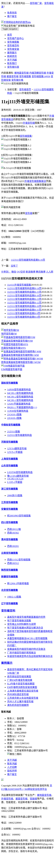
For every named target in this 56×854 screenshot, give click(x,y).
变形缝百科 (13, 45)
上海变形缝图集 (9, 459)
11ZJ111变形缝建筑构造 (19, 435)
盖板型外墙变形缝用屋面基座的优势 (26, 617)
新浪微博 (30, 272)
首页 (9, 35)
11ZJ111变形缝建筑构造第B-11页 (24, 310)
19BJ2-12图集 (14, 597)
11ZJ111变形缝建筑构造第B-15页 (24, 292)
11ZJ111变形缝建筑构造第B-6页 (23, 317)
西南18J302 (13, 533)
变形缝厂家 (36, 3)
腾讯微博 (40, 272)
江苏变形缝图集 (9, 502)
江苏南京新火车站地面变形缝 (22, 698)
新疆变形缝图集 (9, 576)
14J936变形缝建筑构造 (19, 389)
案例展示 (12, 52)
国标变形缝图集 (9, 383)
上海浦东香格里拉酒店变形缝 (22, 691)
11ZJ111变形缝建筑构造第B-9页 (23, 313)
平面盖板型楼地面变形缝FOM (17, 341)
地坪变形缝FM (9, 333)
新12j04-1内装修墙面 (18, 583)
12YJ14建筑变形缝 (17, 448)
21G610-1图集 (14, 414)
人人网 (49, 272)
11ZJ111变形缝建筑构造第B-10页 (24, 306)
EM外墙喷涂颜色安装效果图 (22, 687)
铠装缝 (33, 798)
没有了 (14, 266)
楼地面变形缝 (21, 73)
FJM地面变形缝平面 (11, 369)
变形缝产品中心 (15, 38)
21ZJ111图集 (13, 431)
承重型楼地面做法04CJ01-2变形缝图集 (27, 638)
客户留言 (12, 16)
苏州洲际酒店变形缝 (18, 694)
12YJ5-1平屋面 (15, 452)
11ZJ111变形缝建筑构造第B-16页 (28, 260)
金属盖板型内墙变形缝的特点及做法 (26, 649)
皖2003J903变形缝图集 (19, 515)
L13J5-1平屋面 (14, 482)
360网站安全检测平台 (35, 789)
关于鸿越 (12, 60)
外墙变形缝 (29, 123)
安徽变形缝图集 (9, 509)
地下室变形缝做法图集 (19, 620)
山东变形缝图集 (9, 465)
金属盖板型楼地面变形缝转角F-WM (20, 355)
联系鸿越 (12, 763)
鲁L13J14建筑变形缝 (18, 476)
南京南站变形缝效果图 (19, 676)
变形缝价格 (17, 80)
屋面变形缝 (13, 76)
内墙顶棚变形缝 (37, 73)
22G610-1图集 (14, 418)
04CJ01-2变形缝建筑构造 (20, 396)
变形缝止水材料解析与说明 (21, 624)
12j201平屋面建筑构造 (18, 404)
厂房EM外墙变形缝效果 (19, 680)
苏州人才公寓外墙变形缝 (20, 701)
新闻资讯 (12, 56)
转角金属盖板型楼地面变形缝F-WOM (20, 362)
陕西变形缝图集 (9, 570)
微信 (13, 272)
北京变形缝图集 (9, 590)
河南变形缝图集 (9, 442)
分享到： (6, 272)
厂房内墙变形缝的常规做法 (21, 652)
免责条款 (12, 12)
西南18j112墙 (14, 529)
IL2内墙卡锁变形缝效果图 (20, 683)
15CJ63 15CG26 (15, 478)
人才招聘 (12, 767)
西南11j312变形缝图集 (18, 559)
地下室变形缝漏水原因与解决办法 (25, 627)
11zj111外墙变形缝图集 (19, 285)
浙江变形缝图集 (9, 489)
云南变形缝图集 (9, 553)
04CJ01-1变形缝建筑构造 (20, 400)
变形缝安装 (13, 49)
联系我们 (12, 63)
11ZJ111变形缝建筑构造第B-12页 (24, 302)
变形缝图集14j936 (41, 76)
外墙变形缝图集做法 (35, 181)
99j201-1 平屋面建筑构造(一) (22, 407)
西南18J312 (13, 563)
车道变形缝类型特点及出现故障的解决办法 (30, 656)
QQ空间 (21, 272)
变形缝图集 (13, 42)
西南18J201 (13, 546)
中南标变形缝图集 (10, 425)
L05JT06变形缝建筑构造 (20, 472)
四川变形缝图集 (9, 522)
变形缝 (28, 213)
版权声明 (12, 770)
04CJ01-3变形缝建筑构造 (20, 393)
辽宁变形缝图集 (9, 603)
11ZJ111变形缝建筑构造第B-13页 (24, 299)
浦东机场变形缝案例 (18, 705)
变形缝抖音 (13, 67)
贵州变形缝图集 (9, 539)
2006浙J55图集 (14, 495)
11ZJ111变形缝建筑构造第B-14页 (24, 288)
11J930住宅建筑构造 (17, 411)
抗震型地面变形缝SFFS (13, 348)
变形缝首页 (25, 89)
